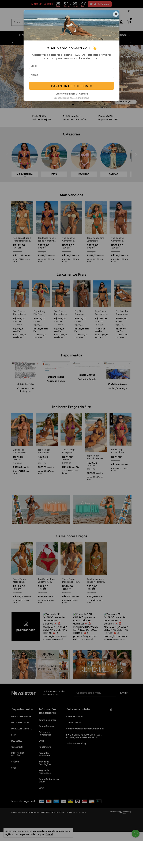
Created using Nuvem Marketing (71, 97)
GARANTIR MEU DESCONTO (71, 86)
